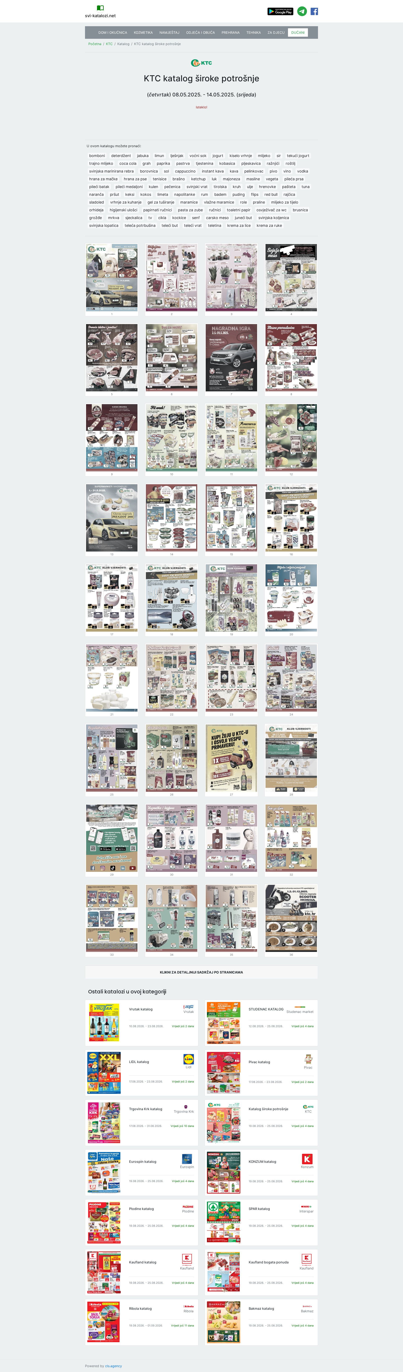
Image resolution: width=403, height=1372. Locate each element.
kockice (179, 217)
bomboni (97, 155)
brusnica (300, 210)
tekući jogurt (298, 155)
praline (259, 202)
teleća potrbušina (140, 225)
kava (234, 171)
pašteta (289, 186)
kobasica (227, 163)
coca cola (127, 163)
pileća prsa (294, 179)
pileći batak (99, 186)
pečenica (172, 186)
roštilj (290, 163)
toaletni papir (238, 210)
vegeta (272, 179)
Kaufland (187, 1268)
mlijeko (264, 155)
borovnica (149, 171)
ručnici (215, 210)
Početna (94, 44)
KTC (109, 44)
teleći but (170, 225)
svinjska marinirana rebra (111, 171)
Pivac (308, 1067)
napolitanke (184, 194)
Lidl (188, 1067)
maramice (189, 202)
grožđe (95, 217)
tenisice (159, 179)
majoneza (231, 179)
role (243, 202)
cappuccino (185, 171)
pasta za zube (190, 210)
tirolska (220, 186)
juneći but (243, 217)
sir (279, 155)
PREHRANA (231, 32)
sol (166, 171)
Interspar (307, 1211)
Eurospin (187, 1167)
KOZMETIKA (143, 32)
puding (239, 194)
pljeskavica (251, 163)
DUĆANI (298, 32)
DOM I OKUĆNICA (112, 32)
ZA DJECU (276, 32)
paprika (163, 163)
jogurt (218, 155)
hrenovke (267, 186)
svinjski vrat (197, 186)
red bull (270, 194)
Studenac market (300, 1012)
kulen (153, 186)
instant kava (213, 171)
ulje (250, 186)
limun (159, 155)
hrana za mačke (103, 179)
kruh (237, 186)
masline (253, 179)
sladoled (96, 202)
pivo (273, 171)
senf (196, 217)
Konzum (307, 1167)
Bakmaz (307, 1311)
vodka (302, 171)
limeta (162, 194)
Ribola (189, 1311)
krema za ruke (269, 225)
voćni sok (198, 155)
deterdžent (121, 155)
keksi (129, 194)
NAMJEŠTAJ (169, 32)
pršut (114, 194)
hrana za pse (135, 179)
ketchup (198, 179)
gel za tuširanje (161, 202)
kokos (145, 194)
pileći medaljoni (129, 186)
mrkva (113, 217)
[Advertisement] (201, 122)
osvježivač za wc (271, 210)
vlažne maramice (219, 202)
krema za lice (239, 225)
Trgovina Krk (184, 1111)
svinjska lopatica (103, 225)
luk (214, 179)
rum (204, 194)
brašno (179, 179)
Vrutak (188, 1012)
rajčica (289, 194)
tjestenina (204, 163)
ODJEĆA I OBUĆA (200, 32)
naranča (96, 194)
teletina (214, 225)
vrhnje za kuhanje (125, 202)
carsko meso (217, 217)
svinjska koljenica (273, 217)
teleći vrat (193, 225)
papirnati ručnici (157, 210)
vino (287, 171)
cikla (162, 217)
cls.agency (113, 1366)
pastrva (183, 163)
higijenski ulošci (123, 210)
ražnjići (273, 163)
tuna (306, 186)
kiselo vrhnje (241, 155)
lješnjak (176, 155)
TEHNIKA (253, 32)
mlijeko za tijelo (284, 202)
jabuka (143, 155)
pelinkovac (253, 171)
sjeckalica (133, 217)
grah (147, 163)
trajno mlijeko (101, 163)
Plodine (188, 1211)
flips (254, 194)
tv (150, 217)
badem (220, 194)
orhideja (96, 210)
